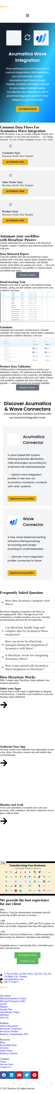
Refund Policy (5, 1086)
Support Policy (45, 1083)
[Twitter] (27, 1075)
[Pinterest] (34, 1075)
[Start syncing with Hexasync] (4, 705)
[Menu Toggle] (27, 15)
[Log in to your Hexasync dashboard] (4, 763)
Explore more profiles (22, 498)
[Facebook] (4, 1075)
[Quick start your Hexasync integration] (4, 821)
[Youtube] (19, 1075)
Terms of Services (6, 1083)
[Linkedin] (11, 1075)
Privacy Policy (20, 1083)
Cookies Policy (32, 1083)
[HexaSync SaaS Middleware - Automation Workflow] (4, 6)
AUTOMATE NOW (27, 109)
